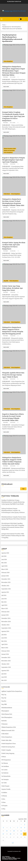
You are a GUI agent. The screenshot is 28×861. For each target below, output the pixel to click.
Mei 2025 (4, 602)
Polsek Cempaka (6, 750)
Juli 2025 (3, 595)
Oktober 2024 (5, 625)
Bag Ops (3, 698)
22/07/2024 (12, 466)
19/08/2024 (12, 292)
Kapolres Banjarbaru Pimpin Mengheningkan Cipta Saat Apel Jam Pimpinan (13, 160)
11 (7, 831)
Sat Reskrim (4, 773)
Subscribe (26, 19)
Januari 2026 (5, 576)
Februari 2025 (5, 612)
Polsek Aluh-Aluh (6, 740)
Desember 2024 (5, 618)
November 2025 (6, 582)
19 (10, 834)
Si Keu (3, 799)
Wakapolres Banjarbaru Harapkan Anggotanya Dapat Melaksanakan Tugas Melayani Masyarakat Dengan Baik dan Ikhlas (13, 71)
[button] (1, 19)
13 (14, 831)
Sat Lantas (4, 769)
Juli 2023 (3, 674)
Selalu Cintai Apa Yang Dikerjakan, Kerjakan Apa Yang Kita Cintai (12, 288)
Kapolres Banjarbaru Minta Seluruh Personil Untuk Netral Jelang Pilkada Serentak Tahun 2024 (13, 417)
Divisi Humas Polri (6, 714)
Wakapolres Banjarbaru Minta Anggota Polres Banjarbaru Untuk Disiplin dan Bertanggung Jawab (12, 330)
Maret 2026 (4, 569)
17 (3, 834)
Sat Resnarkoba (5, 776)
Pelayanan (4, 724)
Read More (6, 86)
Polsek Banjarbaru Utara (8, 743)
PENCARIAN (6, 484)
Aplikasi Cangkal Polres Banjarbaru (11, 691)
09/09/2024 (12, 207)
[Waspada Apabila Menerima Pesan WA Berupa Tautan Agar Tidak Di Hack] (14, 359)
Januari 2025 (5, 615)
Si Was (3, 809)
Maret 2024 (4, 647)
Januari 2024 (5, 654)
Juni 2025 (4, 598)
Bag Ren (3, 701)
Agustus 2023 (5, 670)
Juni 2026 (4, 559)
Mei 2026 (4, 563)
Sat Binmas (4, 763)
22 (21, 834)
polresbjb (5, 77)
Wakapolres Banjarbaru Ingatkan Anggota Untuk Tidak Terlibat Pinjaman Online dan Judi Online (12, 461)
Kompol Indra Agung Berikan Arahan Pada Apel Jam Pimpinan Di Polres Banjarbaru (13, 246)
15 (21, 831)
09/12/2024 (12, 77)
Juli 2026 (3, 556)
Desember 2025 (5, 579)
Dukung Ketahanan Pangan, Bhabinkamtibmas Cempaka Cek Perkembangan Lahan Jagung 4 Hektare (13, 510)
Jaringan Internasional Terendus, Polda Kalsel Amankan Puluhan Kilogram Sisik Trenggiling (12, 535)
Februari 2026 (5, 572)
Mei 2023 (4, 680)
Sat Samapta (5, 779)
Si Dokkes (4, 792)
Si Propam (4, 805)
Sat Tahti (4, 783)
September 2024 (6, 628)
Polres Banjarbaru (8, 61)
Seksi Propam (5, 786)
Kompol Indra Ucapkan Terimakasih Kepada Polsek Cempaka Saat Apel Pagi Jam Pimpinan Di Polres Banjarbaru (13, 116)
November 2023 (6, 661)
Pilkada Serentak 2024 (9, 150)
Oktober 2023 (5, 664)
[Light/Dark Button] (20, 19)
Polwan (3, 756)
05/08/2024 (12, 379)
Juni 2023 (4, 677)
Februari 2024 (5, 651)
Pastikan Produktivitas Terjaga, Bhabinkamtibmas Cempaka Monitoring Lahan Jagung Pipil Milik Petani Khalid (12, 502)
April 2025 (4, 605)
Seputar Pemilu (5, 789)
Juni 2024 (4, 638)
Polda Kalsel (7, 194)
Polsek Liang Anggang (7, 753)
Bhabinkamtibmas (6, 707)
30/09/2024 (12, 164)
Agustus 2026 (5, 553)
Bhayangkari (5, 711)
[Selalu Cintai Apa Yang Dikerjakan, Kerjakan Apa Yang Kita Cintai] (14, 273)
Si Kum (3, 802)
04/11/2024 (12, 122)
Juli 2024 (3, 634)
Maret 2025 (4, 608)
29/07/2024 (12, 422)
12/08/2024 (12, 335)
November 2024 (6, 621)
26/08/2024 (12, 251)
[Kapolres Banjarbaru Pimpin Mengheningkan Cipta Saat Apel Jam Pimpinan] (14, 144)
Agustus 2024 (5, 631)
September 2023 (6, 667)
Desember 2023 (5, 657)
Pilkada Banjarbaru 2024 (10, 148)
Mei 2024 (4, 641)
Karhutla (4, 720)
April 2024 (4, 644)
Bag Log (3, 694)
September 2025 (6, 589)
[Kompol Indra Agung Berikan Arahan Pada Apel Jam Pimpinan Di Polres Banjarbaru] (14, 229)
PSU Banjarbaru (6, 760)
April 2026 (4, 566)
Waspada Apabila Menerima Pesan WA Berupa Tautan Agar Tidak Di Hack (13, 375)
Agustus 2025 (5, 592)
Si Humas (4, 796)
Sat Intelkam (5, 766)
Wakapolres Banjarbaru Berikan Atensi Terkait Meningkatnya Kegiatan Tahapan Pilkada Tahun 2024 (13, 202)
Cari (23, 489)
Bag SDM (6, 280)
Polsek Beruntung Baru (8, 747)
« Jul (13, 842)
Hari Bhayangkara (6, 717)
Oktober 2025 (5, 585)
